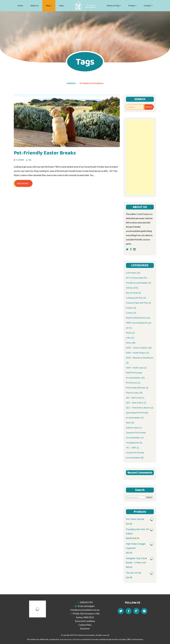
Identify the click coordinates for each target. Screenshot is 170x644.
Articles (129, 288)
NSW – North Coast (134, 368)
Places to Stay (113, 5)
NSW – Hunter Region (136, 353)
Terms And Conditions (85, 621)
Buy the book (132, 293)
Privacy (131, 5)
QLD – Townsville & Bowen (138, 408)
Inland (128, 333)
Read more (22, 183)
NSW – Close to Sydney (136, 348)
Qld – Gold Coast (133, 398)
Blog (48, 5)
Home (20, 5)
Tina (29, 160)
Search (149, 497)
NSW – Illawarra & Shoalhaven (139, 358)
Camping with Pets (134, 298)
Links (128, 338)
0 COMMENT (20, 160)
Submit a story (132, 428)
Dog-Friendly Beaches (136, 318)
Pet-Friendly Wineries (135, 388)
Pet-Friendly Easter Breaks (45, 153)
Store (128, 423)
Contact (147, 5)
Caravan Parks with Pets (137, 303)
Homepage (71, 83)
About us (34, 5)
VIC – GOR (131, 448)
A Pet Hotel (131, 273)
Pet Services (131, 383)
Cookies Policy (85, 625)
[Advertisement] (140, 157)
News (128, 343)
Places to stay (132, 393)
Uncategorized (132, 443)
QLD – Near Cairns (134, 403)
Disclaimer (85, 628)
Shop (61, 5)
